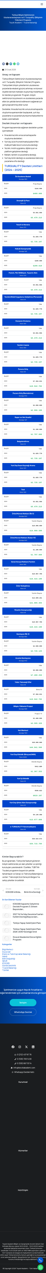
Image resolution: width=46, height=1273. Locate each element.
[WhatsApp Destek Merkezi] (40, 1267)
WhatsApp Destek (23, 1012)
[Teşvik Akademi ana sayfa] (11, 4)
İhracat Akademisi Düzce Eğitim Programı (27, 938)
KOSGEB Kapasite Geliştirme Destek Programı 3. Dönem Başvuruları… (26, 907)
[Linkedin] (33, 1047)
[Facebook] (13, 1047)
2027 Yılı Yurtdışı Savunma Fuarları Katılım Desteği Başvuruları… (28, 915)
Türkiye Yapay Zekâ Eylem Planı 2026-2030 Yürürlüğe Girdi (27, 930)
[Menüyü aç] (41, 4)
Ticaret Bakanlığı (30, 22)
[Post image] (6, 906)
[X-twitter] (26, 1047)
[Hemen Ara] (40, 1260)
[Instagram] (19, 1047)
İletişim (23, 1002)
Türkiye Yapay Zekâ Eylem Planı (27, 923)
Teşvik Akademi (15, 22)
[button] (3, 64)
